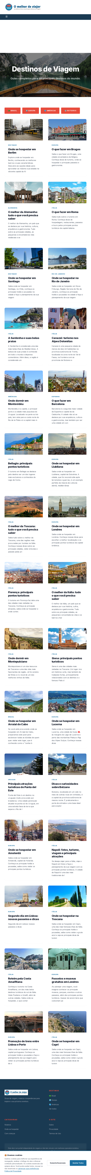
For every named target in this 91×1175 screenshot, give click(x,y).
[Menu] (7, 17)
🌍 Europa (30, 111)
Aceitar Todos (78, 1163)
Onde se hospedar (12, 1129)
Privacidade (53, 1129)
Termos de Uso (55, 1133)
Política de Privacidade (13, 1171)
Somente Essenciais (58, 1163)
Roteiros (8, 1125)
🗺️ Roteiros (70, 111)
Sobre (51, 1125)
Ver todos (52, 1109)
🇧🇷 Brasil (12, 111)
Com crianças (10, 1133)
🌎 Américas (50, 111)
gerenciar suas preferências (28, 1168)
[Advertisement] (45, 36)
